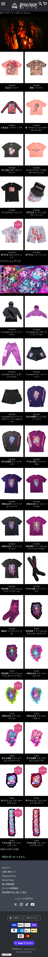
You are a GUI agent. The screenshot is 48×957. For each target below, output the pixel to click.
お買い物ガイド (9, 872)
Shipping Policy (9, 876)
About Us (6, 868)
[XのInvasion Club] (15, 904)
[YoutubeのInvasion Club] (32, 904)
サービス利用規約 (10, 888)
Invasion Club (29, 949)
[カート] (45, 4)
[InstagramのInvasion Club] (21, 904)
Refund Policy (8, 880)
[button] (6, 954)
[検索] (40, 4)
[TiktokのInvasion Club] (27, 904)
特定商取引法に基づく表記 (14, 892)
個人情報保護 (8, 884)
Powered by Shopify (24, 952)
